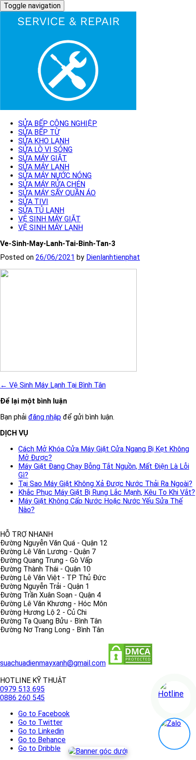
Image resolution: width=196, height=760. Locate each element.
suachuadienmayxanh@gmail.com (53, 663)
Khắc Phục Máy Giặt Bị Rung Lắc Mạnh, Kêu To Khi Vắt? (106, 492)
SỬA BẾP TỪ (39, 132)
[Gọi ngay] (174, 697)
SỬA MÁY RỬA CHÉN (51, 184)
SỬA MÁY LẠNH (43, 166)
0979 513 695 (22, 689)
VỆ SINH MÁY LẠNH (50, 227)
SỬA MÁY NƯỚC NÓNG (55, 175)
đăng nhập (44, 417)
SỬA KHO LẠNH (43, 140)
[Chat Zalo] (174, 734)
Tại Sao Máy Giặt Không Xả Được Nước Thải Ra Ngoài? (105, 483)
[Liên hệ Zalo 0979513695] (98, 751)
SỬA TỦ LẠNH (41, 210)
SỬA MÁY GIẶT (42, 158)
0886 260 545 (22, 697)
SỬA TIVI (33, 201)
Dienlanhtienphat (113, 257)
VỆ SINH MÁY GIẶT (49, 219)
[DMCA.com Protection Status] (130, 663)
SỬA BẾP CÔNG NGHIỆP (57, 123)
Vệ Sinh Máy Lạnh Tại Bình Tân (53, 385)
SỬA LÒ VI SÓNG (45, 149)
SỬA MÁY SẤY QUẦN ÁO (57, 193)
